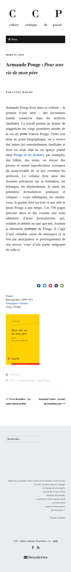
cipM (55, 541)
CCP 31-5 (14, 374)
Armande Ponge (26, 380)
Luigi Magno (44, 380)
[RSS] (38, 547)
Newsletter (38, 557)
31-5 (11, 380)
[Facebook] (32, 547)
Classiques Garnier (17, 303)
